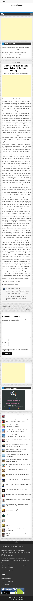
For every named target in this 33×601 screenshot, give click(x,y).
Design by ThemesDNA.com (16, 599)
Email (4, 342)
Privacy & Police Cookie (7, 581)
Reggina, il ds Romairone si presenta (11, 57)
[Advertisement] (16, 29)
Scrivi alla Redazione (6, 579)
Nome (4, 340)
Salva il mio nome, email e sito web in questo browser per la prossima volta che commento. (15, 350)
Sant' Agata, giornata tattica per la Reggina (12, 49)
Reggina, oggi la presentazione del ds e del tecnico (14, 52)
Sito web (4, 345)
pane (8, 284)
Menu (4, 1)
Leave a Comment (24, 73)
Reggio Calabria (14, 284)
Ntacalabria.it (16, 5)
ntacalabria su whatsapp (7, 570)
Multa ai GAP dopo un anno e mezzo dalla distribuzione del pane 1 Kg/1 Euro (17, 68)
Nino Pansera (8, 73)
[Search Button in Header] (31, 14)
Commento (5, 323)
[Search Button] (16, 542)
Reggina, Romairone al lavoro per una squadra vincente (15, 47)
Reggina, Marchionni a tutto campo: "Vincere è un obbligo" (16, 54)
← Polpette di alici (5, 306)
